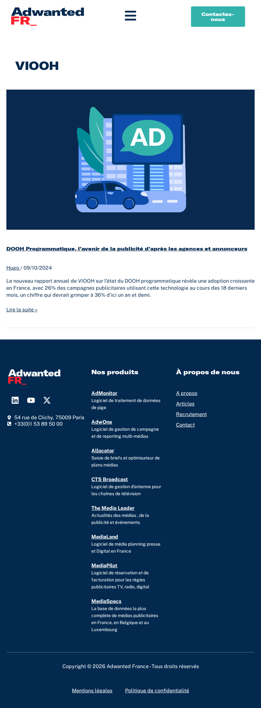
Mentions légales (92, 691)
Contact (185, 425)
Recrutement (191, 414)
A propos (186, 393)
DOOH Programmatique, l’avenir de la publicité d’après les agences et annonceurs (126, 248)
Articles (185, 404)
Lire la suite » (22, 309)
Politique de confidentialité (157, 691)
